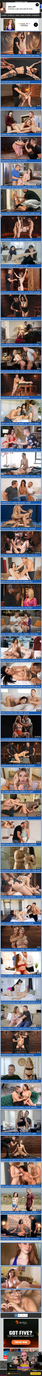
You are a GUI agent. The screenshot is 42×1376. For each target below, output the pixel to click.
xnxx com (3, 1368)
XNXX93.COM (21, 2)
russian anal (4, 1364)
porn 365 (3, 1366)
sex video (3, 1362)
